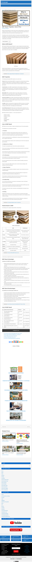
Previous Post (4, 426)
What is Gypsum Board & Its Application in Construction (12, 334)
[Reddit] (13, 342)
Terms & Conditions (27, 551)
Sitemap (27, 552)
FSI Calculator (5, 550)
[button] (5, 537)
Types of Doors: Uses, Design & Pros (8, 453)
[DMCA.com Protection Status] (16, 561)
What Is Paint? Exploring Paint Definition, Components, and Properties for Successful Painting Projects (23, 441)
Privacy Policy (27, 549)
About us (27, 545)
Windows (3, 475)
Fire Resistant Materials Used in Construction (14, 202)
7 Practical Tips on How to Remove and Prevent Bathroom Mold (16, 400)
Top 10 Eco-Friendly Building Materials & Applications (12, 338)
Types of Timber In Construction (8, 439)
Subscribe (16, 551)
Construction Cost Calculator (4, 549)
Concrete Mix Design (5, 510)
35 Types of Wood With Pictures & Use (13, 252)
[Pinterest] (16, 342)
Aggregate (3, 500)
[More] (22, 342)
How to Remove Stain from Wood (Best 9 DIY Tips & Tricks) (13, 333)
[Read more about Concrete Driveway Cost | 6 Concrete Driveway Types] (23, 448)
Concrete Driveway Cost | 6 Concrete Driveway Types (21, 453)
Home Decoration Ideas (5, 479)
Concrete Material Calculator (4, 546)
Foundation (3, 478)
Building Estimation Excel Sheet (4, 553)
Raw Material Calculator (5, 544)
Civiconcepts (4, 2)
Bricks (2, 503)
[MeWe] (17, 342)
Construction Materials (5, 513)
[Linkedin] (14, 342)
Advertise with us (26, 546)
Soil (2, 504)
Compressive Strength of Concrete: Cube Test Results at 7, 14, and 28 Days (16, 380)
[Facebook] (9, 342)
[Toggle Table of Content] (9, 41)
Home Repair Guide (4, 485)
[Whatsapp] (21, 342)
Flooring (3, 476)
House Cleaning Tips (5, 489)
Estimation (3, 509)
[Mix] (19, 342)
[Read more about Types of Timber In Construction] (8, 435)
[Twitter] (11, 342)
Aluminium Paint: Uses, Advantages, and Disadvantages (16, 420)
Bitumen (3, 506)
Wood (2, 472)
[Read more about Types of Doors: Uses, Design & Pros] (8, 448)
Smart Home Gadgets (5, 488)
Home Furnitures (4, 482)
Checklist (3, 507)
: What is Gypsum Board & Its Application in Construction (15, 73)
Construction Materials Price (6, 516)
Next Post (28, 426)
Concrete (3, 497)
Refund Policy (27, 550)
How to (3, 494)
